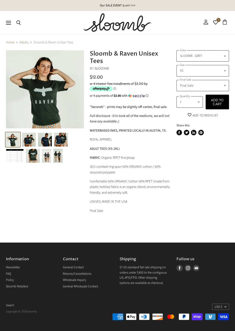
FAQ (8, 274)
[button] (130, 95)
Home (10, 42)
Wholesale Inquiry (74, 280)
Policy (10, 280)
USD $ (218, 307)
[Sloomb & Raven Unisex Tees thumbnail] (13, 139)
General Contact (73, 267)
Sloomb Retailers (17, 286)
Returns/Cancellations (77, 274)
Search (10, 305)
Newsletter (13, 267)
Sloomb (102, 68)
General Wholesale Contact (80, 286)
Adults (24, 42)
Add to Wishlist (205, 115)
